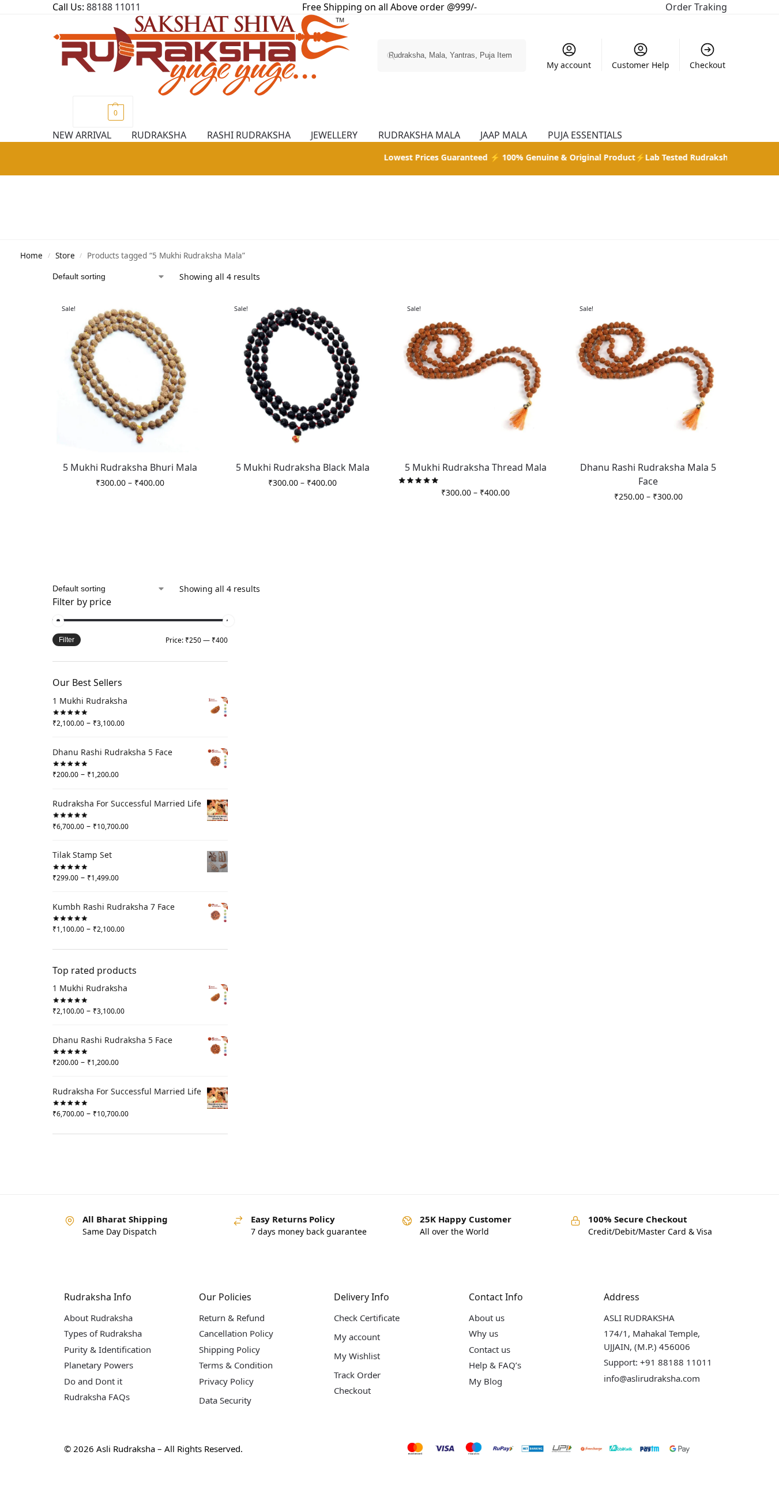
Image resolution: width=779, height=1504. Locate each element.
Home (31, 255)
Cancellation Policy (236, 1333)
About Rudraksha (98, 1317)
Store (65, 255)
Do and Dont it (93, 1381)
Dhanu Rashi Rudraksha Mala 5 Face (648, 474)
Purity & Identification (107, 1349)
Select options (129, 506)
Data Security (225, 1400)
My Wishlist (357, 1356)
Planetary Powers (98, 1365)
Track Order (357, 1375)
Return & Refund (232, 1317)
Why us (483, 1333)
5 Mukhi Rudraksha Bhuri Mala (130, 467)
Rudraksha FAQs (97, 1396)
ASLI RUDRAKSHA (639, 1317)
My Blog (485, 1381)
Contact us (489, 1349)
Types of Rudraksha (103, 1333)
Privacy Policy (226, 1381)
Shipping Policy (229, 1349)
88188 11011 (113, 7)
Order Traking (696, 7)
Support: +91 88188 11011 (658, 1362)
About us (487, 1317)
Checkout (707, 64)
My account (569, 64)
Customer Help (640, 64)
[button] (103, 111)
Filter (66, 640)
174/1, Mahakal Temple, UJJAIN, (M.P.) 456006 (652, 1339)
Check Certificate (367, 1317)
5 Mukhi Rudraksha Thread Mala (476, 467)
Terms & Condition (236, 1365)
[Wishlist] (199, 313)
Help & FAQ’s (495, 1365)
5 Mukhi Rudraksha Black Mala (303, 467)
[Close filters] (231, 602)
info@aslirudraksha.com (652, 1378)
